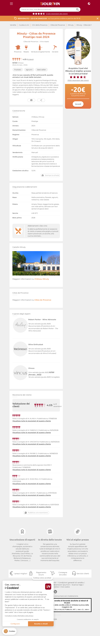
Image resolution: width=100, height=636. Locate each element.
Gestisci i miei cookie (61, 587)
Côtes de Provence (57, 25)
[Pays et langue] (89, 3)
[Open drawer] (11, 3)
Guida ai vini (24, 25)
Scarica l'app (77, 585)
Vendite (13, 25)
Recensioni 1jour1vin (61, 585)
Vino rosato (44, 41)
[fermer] (97, 18)
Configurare (15, 624)
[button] (9, 631)
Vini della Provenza (39, 25)
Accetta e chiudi (41, 624)
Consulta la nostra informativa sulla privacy (19, 616)
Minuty (71, 25)
